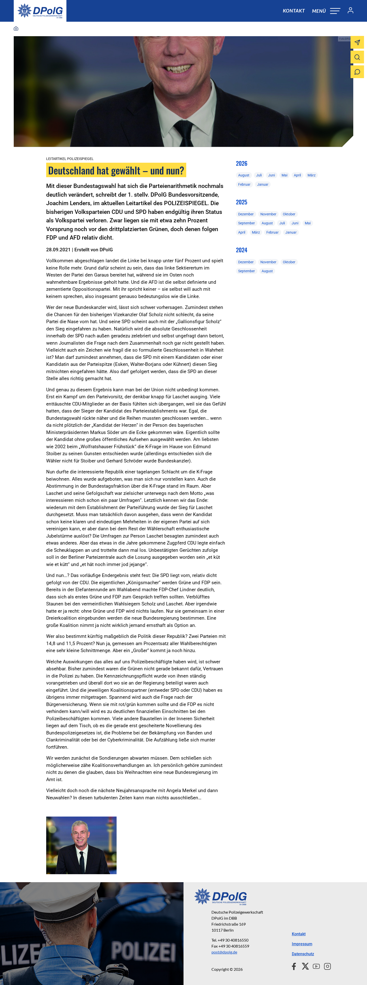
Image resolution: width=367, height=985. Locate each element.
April (297, 175)
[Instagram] (325, 965)
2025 (241, 202)
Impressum (302, 944)
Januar (262, 184)
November (268, 214)
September (246, 223)
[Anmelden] (348, 10)
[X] (303, 965)
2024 (241, 250)
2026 (241, 163)
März (312, 175)
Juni (271, 175)
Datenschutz (303, 954)
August (243, 175)
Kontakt (294, 10)
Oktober (289, 214)
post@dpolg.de (224, 952)
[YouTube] (314, 965)
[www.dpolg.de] (16, 28)
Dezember (246, 214)
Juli (259, 175)
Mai (284, 175)
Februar (244, 184)
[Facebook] (295, 965)
